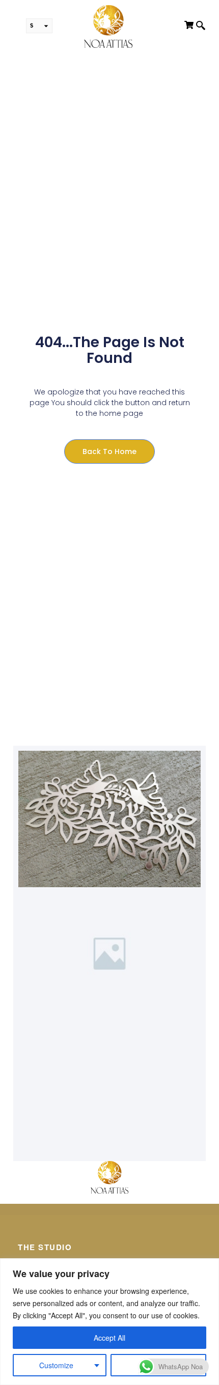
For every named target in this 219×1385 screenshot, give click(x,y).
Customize (56, 1365)
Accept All (109, 1338)
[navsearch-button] (200, 26)
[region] (109, 1321)
